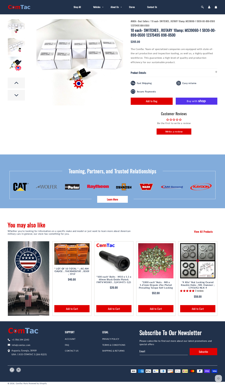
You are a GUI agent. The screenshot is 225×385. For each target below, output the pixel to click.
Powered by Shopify (38, 383)
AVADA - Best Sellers (140, 21)
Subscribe (203, 352)
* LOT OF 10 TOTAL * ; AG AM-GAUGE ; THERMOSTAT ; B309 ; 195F (72, 271)
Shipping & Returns (113, 351)
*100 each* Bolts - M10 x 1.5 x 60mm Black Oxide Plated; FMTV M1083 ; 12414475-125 (113, 279)
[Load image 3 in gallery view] (16, 65)
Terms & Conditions (113, 345)
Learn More (112, 199)
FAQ (67, 345)
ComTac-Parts (22, 383)
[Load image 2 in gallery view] (16, 46)
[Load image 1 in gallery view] (16, 27)
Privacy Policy (110, 339)
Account (70, 339)
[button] (96, 7)
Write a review (174, 131)
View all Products (203, 231)
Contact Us (71, 351)
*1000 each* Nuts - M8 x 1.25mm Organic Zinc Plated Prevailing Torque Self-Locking (156, 285)
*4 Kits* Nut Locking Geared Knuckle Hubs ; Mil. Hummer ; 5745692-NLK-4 (198, 285)
